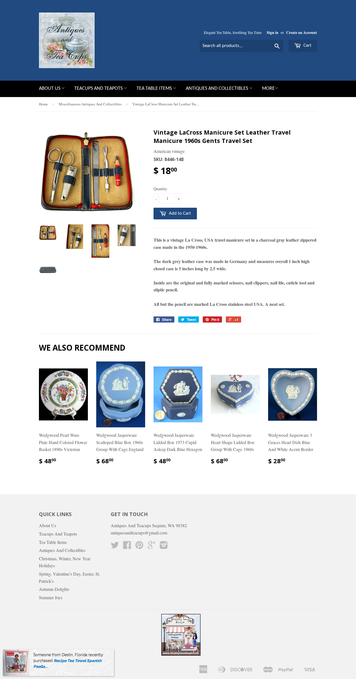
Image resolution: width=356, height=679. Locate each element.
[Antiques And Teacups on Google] (151, 546)
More (268, 88)
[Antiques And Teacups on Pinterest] (139, 546)
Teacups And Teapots (99, 88)
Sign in (272, 32)
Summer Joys (50, 597)
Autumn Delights (54, 589)
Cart (307, 45)
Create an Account (301, 32)
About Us (50, 88)
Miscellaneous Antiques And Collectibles (90, 103)
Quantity (160, 188)
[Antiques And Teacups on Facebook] (127, 546)
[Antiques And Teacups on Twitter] (115, 546)
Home (43, 103)
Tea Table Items (155, 88)
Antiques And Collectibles (217, 88)
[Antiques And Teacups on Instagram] (164, 546)
